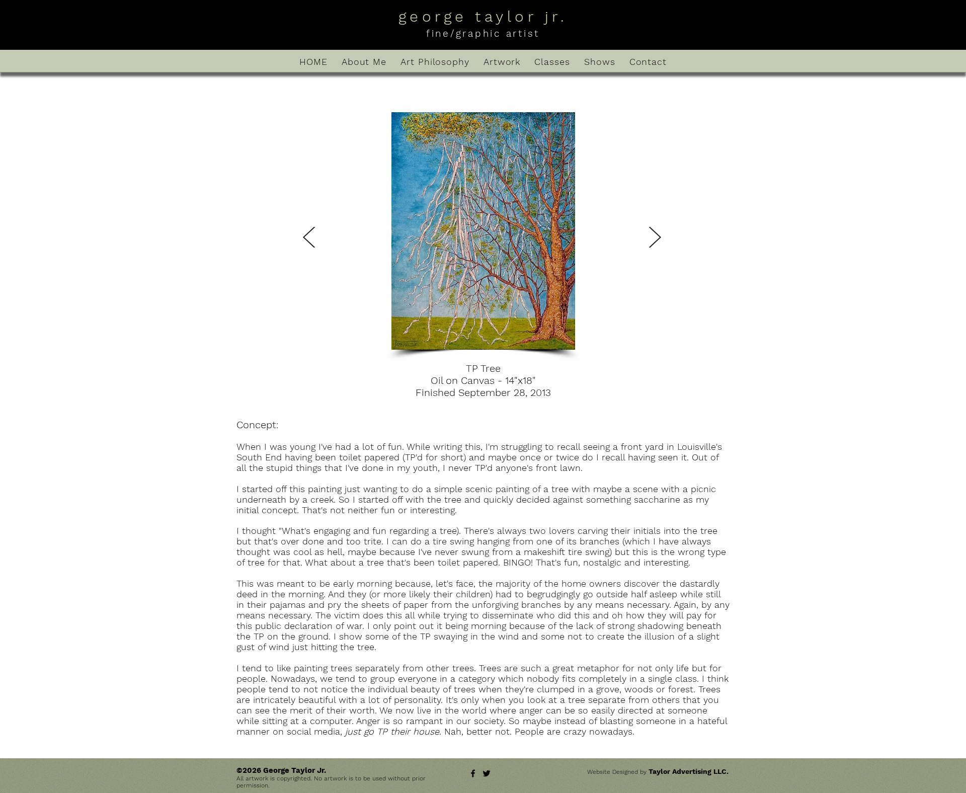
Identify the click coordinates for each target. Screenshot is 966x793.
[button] (483, 231)
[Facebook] (473, 773)
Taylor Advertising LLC (688, 771)
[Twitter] (486, 773)
